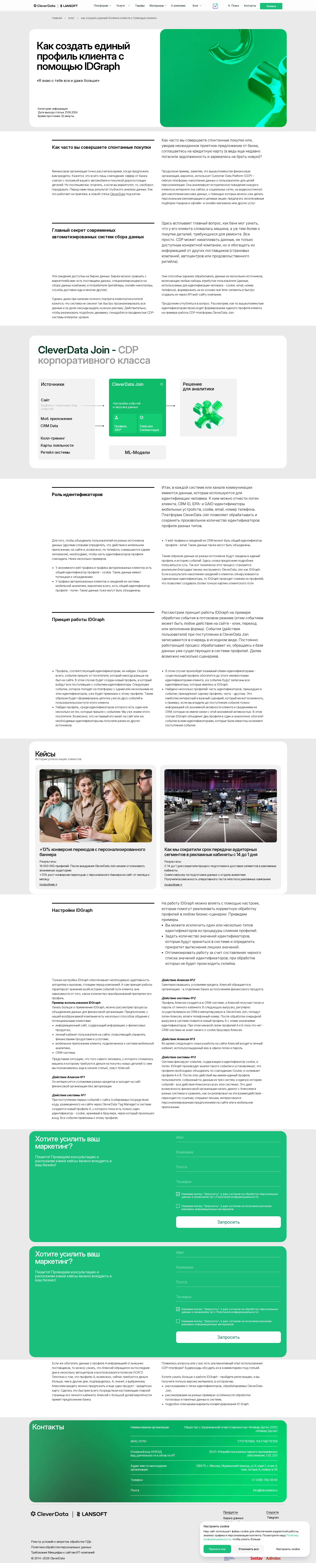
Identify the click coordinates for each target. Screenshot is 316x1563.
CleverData (117, 194)
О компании (178, 5)
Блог (71, 18)
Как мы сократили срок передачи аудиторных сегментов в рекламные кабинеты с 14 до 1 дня (210, 852)
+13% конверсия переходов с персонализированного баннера (92, 852)
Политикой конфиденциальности (237, 1196)
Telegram (273, 1517)
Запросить (228, 1222)
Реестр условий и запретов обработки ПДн (61, 1541)
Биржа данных (233, 1518)
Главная (57, 18)
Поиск (235, 5)
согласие (235, 1193)
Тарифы (140, 5)
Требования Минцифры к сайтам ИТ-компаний (63, 1552)
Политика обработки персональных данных (61, 1547)
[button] (103, 5)
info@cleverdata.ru (265, 1490)
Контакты (250, 5)
